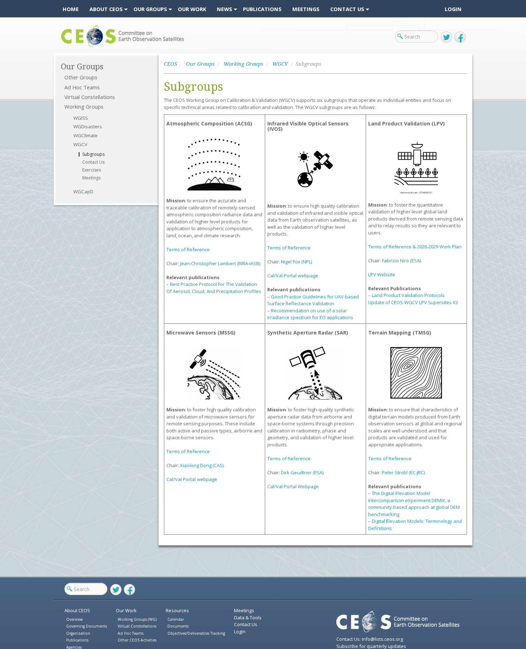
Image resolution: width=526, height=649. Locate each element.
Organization (78, 633)
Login (453, 9)
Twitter (446, 37)
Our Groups (200, 64)
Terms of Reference (188, 249)
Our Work (126, 610)
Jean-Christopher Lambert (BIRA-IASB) (220, 263)
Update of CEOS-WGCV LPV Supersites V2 (413, 302)
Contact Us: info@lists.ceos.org (369, 639)
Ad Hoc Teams (82, 87)
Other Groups (80, 77)
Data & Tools (248, 617)
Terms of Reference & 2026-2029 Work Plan (415, 246)
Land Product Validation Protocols (408, 295)
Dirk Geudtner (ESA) (302, 472)
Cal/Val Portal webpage (292, 275)
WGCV (80, 144)
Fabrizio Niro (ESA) (401, 260)
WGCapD (83, 191)
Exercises (91, 170)
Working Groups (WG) (137, 619)
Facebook (460, 37)
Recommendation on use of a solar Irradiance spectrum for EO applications (310, 314)
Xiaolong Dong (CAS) (202, 465)
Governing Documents (86, 626)
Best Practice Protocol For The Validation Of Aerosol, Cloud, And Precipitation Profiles (213, 287)
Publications (77, 640)
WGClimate (85, 135)
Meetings (91, 178)
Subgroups (93, 154)
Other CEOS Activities (137, 640)
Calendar (175, 619)
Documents (178, 626)
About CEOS (77, 610)
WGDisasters (87, 126)
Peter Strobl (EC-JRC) (403, 472)
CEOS (170, 64)
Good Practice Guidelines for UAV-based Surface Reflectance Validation (313, 300)
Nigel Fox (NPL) (296, 261)
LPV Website (381, 274)
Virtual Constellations (89, 97)
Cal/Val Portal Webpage (293, 486)
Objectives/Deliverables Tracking (196, 633)
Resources (177, 610)
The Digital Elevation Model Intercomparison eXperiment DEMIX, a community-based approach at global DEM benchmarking (414, 503)
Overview (74, 619)
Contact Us (93, 162)
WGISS (80, 118)
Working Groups (83, 107)
